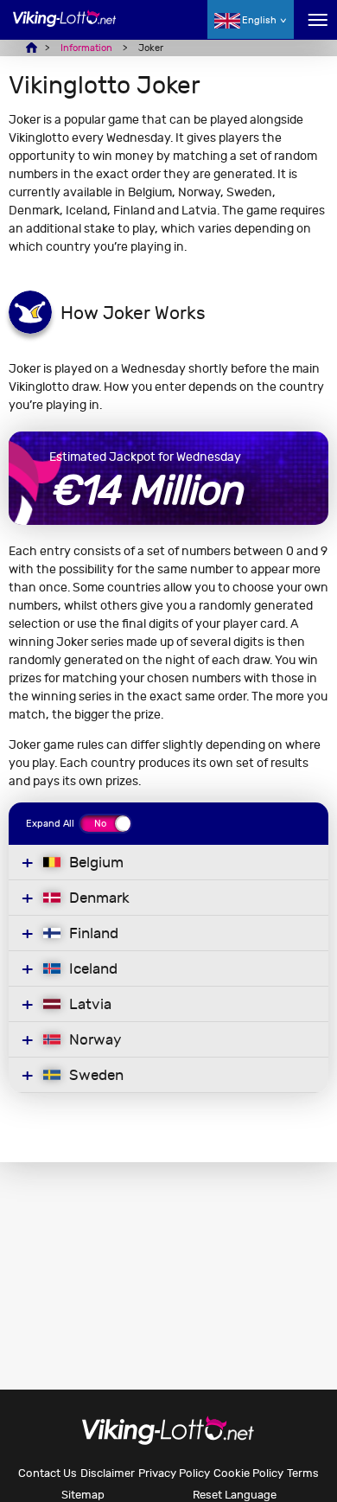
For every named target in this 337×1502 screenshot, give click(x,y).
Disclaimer (107, 1473)
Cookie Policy (248, 1473)
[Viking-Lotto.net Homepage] (65, 28)
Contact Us (47, 1473)
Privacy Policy (174, 1473)
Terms (303, 1473)
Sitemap (83, 1494)
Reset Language (235, 1494)
